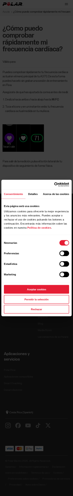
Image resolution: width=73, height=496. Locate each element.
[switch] (64, 253)
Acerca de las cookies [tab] (56, 193)
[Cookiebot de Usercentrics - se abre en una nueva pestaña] (54, 184)
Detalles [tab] (33, 193)
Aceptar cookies (36, 289)
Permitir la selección (36, 299)
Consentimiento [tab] (13, 193)
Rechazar (36, 309)
